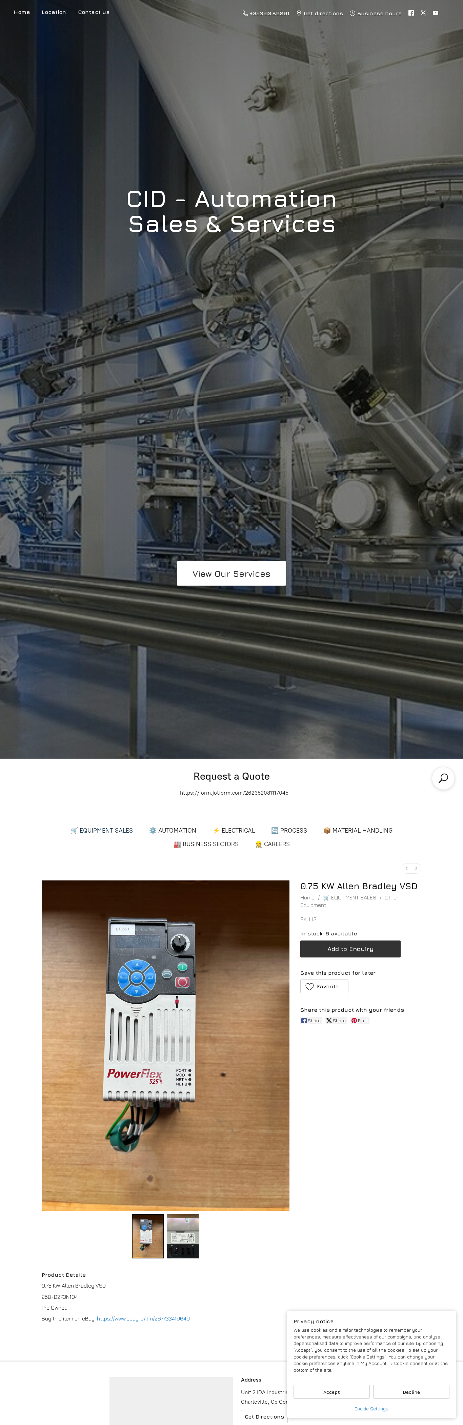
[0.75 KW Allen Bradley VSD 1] (183, 1236)
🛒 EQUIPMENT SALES (102, 830)
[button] (324, 986)
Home (307, 897)
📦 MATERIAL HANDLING (357, 830)
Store (21, 13)
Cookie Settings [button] (371, 1408)
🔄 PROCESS (289, 830)
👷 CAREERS (272, 844)
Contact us (93, 12)
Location (54, 12)
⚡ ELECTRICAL (234, 830)
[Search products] (443, 778)
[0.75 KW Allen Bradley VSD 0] (148, 1236)
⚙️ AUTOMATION (172, 830)
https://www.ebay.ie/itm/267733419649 (143, 1318)
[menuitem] (406, 868)
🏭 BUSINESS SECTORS (206, 844)
